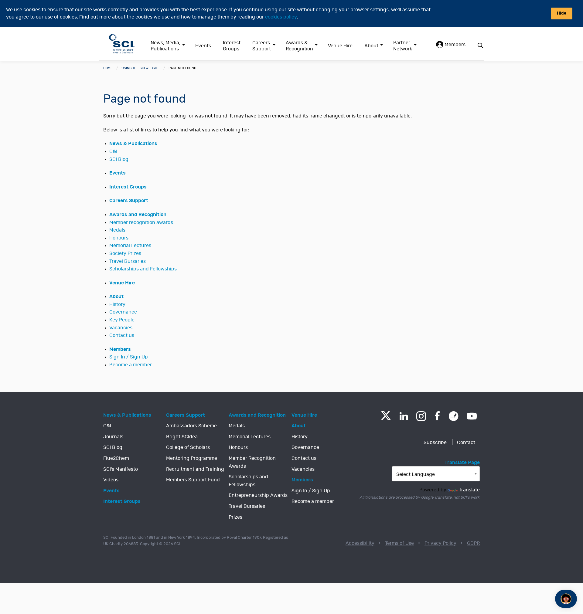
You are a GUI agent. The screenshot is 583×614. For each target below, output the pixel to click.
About (371, 45)
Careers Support (261, 45)
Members (454, 44)
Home (108, 68)
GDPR (473, 543)
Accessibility (360, 543)
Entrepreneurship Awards (258, 495)
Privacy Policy (440, 543)
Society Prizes (125, 253)
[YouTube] (472, 416)
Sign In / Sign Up (128, 356)
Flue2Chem (116, 458)
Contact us (121, 335)
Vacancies (120, 327)
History (117, 304)
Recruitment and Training (195, 469)
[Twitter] (385, 418)
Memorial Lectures (130, 245)
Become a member (130, 364)
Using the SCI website (140, 68)
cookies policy (281, 17)
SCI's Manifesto (120, 469)
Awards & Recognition (299, 45)
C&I (113, 151)
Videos (110, 479)
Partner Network (402, 45)
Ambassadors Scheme (191, 425)
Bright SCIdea (182, 436)
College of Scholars (188, 447)
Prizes (235, 517)
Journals (113, 436)
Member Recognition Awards (252, 462)
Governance (123, 312)
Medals (117, 230)
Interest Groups (231, 45)
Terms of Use (399, 543)
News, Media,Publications (165, 45)
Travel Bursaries (127, 261)
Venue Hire (340, 45)
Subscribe (435, 442)
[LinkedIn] (404, 416)
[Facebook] (437, 416)
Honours (118, 238)
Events (203, 45)
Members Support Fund (193, 479)
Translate (469, 489)
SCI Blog (118, 159)
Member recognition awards (141, 222)
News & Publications (133, 143)
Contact (466, 442)
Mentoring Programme (191, 458)
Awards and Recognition (137, 214)
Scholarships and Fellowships (143, 268)
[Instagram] (421, 416)
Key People (122, 319)
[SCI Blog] (454, 416)
